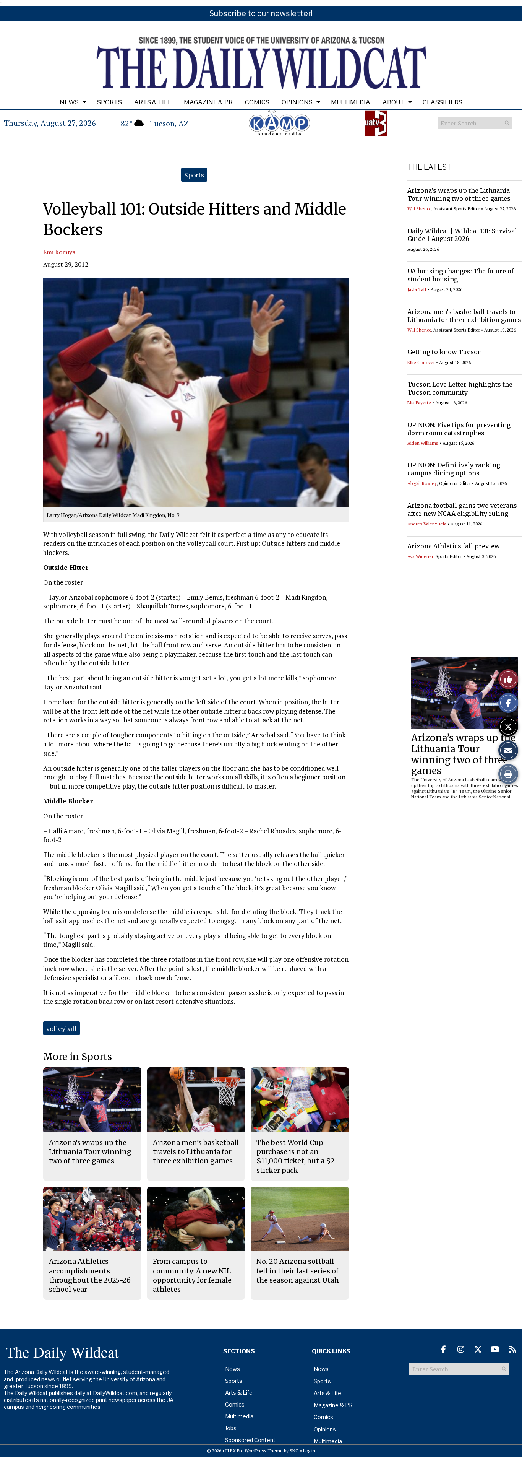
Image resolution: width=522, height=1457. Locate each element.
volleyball (61, 1028)
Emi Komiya (59, 252)
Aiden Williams (422, 443)
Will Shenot (419, 208)
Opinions (297, 102)
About (393, 102)
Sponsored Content (250, 1440)
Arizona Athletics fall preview (453, 546)
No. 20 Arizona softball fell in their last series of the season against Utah (297, 1271)
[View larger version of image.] (196, 392)
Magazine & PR (208, 102)
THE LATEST (429, 167)
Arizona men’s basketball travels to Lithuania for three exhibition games (464, 316)
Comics (257, 102)
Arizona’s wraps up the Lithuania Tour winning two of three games (459, 194)
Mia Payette (419, 402)
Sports (109, 102)
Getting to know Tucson (444, 352)
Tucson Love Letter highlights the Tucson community (459, 388)
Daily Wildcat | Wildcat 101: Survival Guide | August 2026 (462, 235)
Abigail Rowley (422, 483)
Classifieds (442, 102)
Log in (309, 1451)
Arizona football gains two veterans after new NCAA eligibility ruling (462, 509)
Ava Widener (420, 556)
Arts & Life (153, 102)
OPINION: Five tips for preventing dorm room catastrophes (459, 429)
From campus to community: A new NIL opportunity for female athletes (192, 1275)
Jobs (231, 1428)
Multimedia (350, 102)
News (69, 102)
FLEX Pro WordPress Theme (254, 1451)
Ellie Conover (421, 362)
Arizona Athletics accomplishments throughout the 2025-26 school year (90, 1275)
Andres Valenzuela (426, 524)
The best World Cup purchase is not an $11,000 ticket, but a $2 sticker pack (295, 1156)
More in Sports (77, 1057)
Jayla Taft (416, 289)
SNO (294, 1451)
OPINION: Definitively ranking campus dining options (453, 469)
